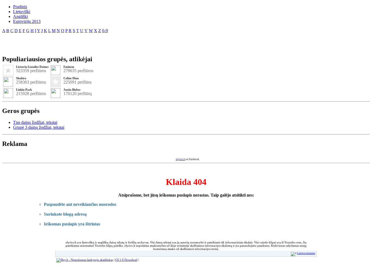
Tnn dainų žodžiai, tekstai (35, 122)
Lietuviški (21, 11)
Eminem (68, 66)
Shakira (21, 78)
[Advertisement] (66, 42)
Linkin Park (24, 89)
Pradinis (20, 6)
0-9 (105, 30)
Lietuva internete (306, 253)
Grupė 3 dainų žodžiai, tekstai (38, 127)
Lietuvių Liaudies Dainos (32, 66)
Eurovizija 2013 (27, 21)
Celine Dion (71, 78)
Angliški (20, 16)
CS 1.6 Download (126, 259)
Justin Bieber (72, 89)
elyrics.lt (180, 159)
